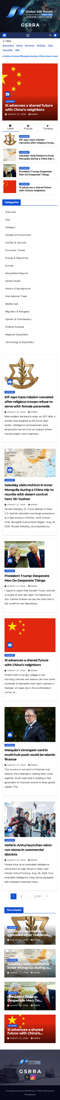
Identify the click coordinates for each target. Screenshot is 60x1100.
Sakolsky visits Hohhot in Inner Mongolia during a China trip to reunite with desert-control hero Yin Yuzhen (37, 160)
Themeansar (30, 1094)
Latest (10, 128)
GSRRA (34, 114)
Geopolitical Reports (16, 273)
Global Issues (13, 280)
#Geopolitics (8, 46)
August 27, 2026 (17, 114)
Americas (10, 212)
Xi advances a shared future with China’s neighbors (29, 107)
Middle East (11, 303)
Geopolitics (8, 50)
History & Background (17, 288)
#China (19, 46)
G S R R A (30, 25)
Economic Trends (15, 250)
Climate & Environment (18, 234)
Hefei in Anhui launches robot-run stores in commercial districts (28, 849)
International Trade (16, 296)
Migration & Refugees (17, 311)
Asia (7, 219)
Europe (9, 265)
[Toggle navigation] (28, 35)
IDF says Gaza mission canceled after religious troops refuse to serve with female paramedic (37, 144)
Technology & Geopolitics (19, 342)
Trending (48, 128)
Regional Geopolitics (16, 334)
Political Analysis (14, 326)
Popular (28, 128)
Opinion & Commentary (18, 319)
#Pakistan (41, 46)
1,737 (37, 896)
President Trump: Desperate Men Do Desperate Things (35, 173)
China (50, 46)
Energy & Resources (16, 257)
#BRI (17, 50)
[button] (50, 35)
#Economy (29, 46)
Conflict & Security (15, 242)
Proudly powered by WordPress (20, 1091)
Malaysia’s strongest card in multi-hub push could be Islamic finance (30, 754)
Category (10, 101)
